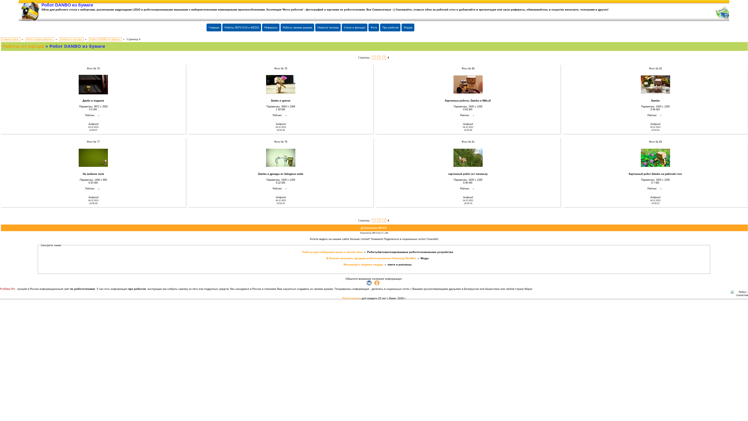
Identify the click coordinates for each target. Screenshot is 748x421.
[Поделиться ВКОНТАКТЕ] (369, 282)
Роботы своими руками (297, 27)
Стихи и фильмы (354, 27)
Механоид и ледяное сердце (364, 264)
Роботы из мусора (23, 46)
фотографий (314, 9)
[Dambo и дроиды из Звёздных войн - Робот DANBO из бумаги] (281, 158)
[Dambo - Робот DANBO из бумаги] (655, 84)
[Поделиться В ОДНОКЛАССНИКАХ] (376, 282)
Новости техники (328, 27)
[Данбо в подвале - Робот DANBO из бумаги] (93, 84)
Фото (374, 27)
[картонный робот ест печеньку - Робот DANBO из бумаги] (468, 158)
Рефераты (271, 27)
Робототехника (351, 298)
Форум (408, 27)
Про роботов (390, 27)
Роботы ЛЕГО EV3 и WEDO (242, 27)
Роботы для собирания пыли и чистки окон (332, 252)
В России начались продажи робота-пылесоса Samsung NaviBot (371, 258)
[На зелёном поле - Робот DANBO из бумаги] (93, 158)
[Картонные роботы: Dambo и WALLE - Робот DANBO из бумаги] (468, 84)
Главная (214, 27)
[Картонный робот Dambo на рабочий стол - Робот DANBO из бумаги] (655, 158)
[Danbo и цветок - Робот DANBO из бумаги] (281, 84)
